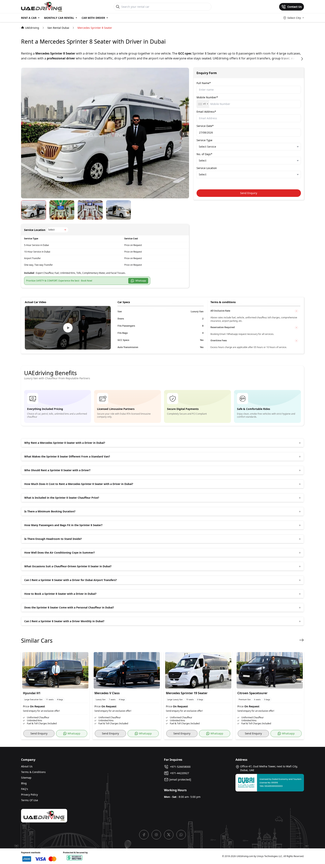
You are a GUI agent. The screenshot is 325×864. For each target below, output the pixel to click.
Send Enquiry (248, 193)
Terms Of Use (29, 800)
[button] (183, 133)
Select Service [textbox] (207, 146)
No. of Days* (204, 154)
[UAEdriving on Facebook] (144, 834)
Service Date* (205, 126)
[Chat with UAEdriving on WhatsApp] (181, 834)
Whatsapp (140, 280)
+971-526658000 (180, 766)
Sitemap (26, 777)
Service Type (204, 140)
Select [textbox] (202, 160)
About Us (27, 766)
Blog (24, 783)
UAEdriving (32, 28)
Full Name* (204, 83)
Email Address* (206, 111)
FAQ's (24, 789)
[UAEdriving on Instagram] (156, 834)
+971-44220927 (179, 773)
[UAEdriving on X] (168, 834)
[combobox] (203, 104)
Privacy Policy (29, 794)
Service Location (207, 168)
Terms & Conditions (33, 772)
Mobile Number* (207, 97)
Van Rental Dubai (58, 28)
